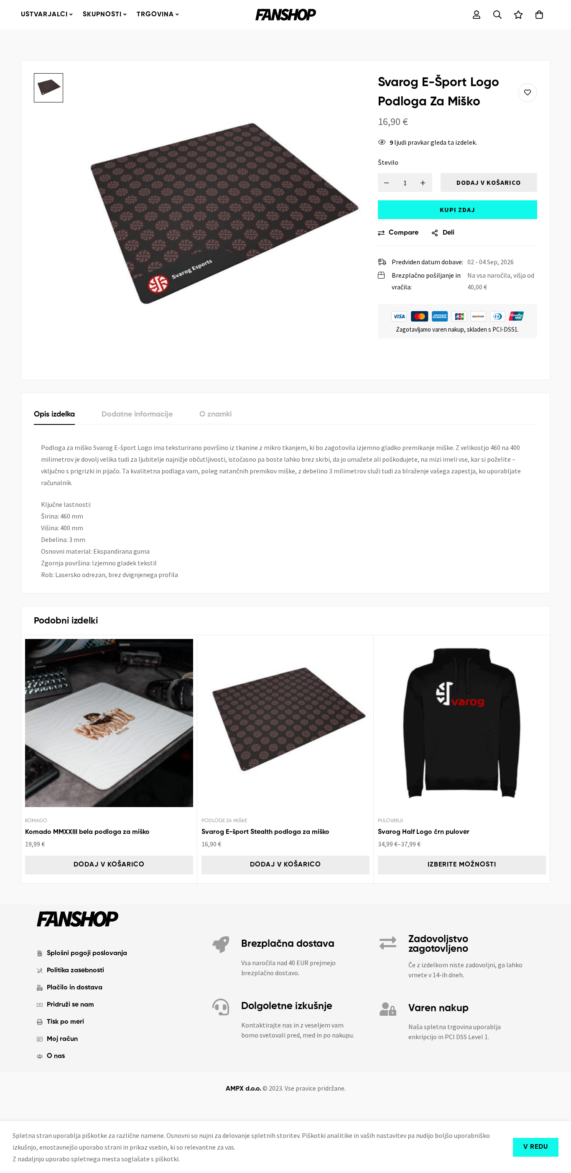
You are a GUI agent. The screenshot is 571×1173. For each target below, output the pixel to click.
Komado (36, 820)
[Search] (497, 14)
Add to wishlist (527, 92)
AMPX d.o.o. (243, 1089)
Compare (403, 233)
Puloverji (390, 820)
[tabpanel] (285, 511)
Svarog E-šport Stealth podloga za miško (265, 832)
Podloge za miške (224, 820)
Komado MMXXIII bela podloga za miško (87, 832)
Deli (448, 233)
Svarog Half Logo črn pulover (423, 832)
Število (388, 162)
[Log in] (476, 14)
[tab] (54, 415)
